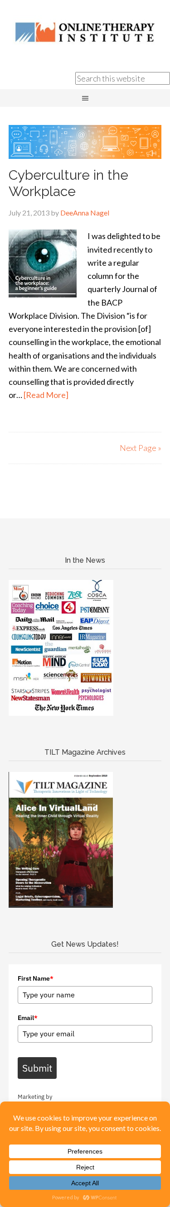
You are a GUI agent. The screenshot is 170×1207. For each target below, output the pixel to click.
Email (28, 1018)
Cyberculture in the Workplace (68, 183)
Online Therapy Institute (85, 32)
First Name (35, 978)
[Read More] (46, 395)
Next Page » (140, 448)
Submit (37, 1068)
